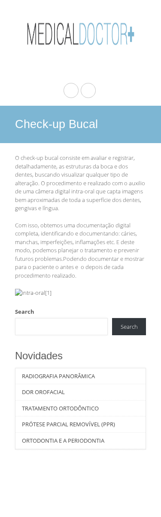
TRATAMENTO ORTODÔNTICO (60, 408)
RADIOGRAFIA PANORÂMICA (58, 376)
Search (24, 311)
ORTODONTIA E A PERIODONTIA (63, 440)
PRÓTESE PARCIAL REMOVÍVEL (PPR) (68, 424)
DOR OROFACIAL (43, 392)
